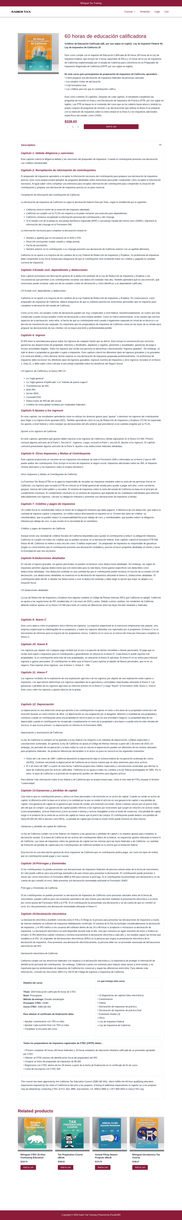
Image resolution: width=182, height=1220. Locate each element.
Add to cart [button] (28, 1167)
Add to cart (111, 126)
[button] (134, 11)
